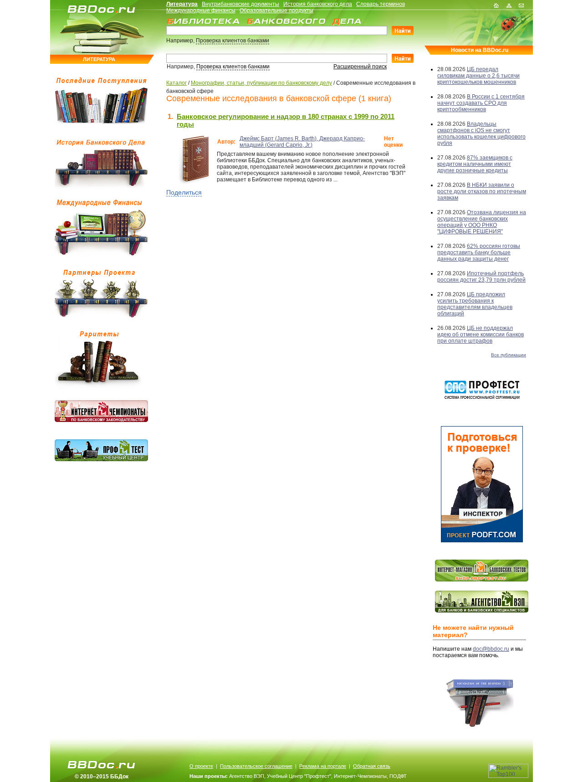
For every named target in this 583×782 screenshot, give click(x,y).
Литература (182, 4)
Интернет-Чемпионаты (360, 776)
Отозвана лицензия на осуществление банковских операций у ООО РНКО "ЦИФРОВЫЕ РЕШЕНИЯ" (481, 222)
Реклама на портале (322, 766)
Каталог (176, 83)
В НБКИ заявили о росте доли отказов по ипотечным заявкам (481, 191)
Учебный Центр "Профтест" (299, 776)
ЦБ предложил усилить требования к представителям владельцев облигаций (474, 304)
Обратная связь (371, 766)
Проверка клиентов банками (232, 40)
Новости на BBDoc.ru (479, 50)
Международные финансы (200, 10)
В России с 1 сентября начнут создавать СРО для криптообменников (481, 103)
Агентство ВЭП (246, 776)
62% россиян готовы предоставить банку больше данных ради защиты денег (478, 252)
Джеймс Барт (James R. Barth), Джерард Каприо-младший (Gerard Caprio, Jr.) (302, 141)
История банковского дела (317, 4)
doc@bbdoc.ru (491, 649)
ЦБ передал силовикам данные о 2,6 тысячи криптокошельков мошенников (478, 75)
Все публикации (508, 354)
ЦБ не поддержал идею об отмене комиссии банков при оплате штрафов (480, 334)
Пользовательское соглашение (256, 766)
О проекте (201, 766)
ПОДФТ (398, 776)
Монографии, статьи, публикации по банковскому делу (261, 83)
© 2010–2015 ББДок (101, 776)
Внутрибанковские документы (240, 4)
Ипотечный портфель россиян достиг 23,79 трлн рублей (481, 276)
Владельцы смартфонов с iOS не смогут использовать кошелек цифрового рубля (481, 133)
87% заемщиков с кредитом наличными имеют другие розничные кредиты (474, 164)
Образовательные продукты (276, 10)
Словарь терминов (380, 4)
